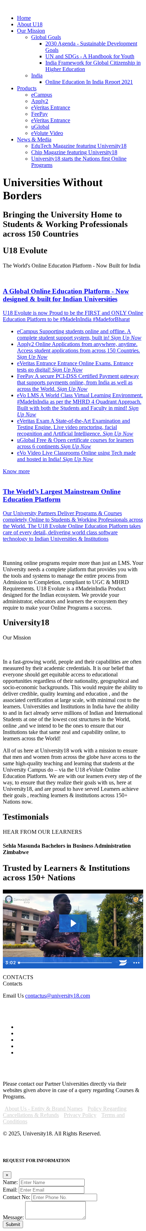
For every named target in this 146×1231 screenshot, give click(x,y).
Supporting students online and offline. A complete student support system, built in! (74, 334)
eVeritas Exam (75, 427)
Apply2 (39, 101)
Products (26, 88)
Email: (10, 1190)
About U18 (30, 24)
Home (24, 18)
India (37, 75)
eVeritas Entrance (50, 107)
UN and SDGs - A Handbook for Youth (89, 56)
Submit (13, 1224)
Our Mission (31, 31)
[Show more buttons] (136, 962)
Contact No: (16, 1197)
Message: (13, 1217)
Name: (10, 1182)
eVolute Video (47, 133)
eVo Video (76, 456)
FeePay (39, 114)
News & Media (34, 139)
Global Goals (46, 37)
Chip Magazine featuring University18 (74, 152)
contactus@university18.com (57, 996)
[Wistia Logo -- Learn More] (123, 962)
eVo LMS (80, 404)
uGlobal (40, 127)
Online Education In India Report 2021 (89, 82)
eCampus (41, 95)
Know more (16, 471)
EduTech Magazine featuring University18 (79, 146)
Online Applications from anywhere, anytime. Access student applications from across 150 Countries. (78, 347)
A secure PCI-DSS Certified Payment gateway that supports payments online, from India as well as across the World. (78, 382)
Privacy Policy (80, 1115)
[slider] (66, 962)
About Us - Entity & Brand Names (44, 1109)
